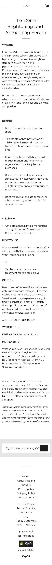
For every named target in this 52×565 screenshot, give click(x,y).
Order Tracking (26, 480)
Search (26, 476)
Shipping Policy (26, 493)
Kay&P (30, 549)
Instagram (27, 535)
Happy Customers (26, 521)
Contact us (26, 512)
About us (26, 485)
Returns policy (26, 497)
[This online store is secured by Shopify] (26, 546)
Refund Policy (26, 504)
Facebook (28, 531)
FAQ (26, 516)
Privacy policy (26, 489)
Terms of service (26, 508)
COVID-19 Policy (26, 525)
